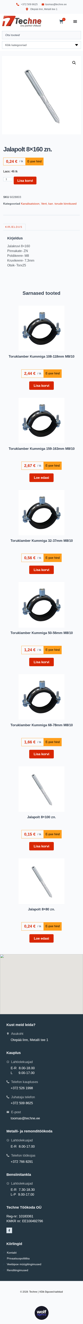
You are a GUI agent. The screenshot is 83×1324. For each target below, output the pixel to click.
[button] (74, 62)
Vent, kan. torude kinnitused (59, 203)
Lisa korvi (25, 180)
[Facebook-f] (9, 1230)
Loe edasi (41, 477)
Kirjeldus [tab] (13, 227)
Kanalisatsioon (30, 203)
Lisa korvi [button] (41, 385)
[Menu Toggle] (75, 21)
